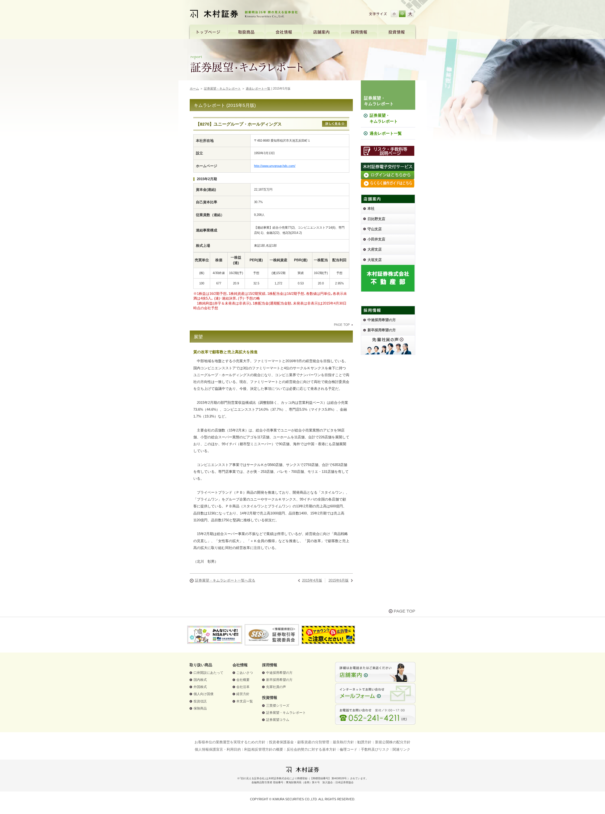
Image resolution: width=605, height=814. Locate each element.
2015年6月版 (338, 580)
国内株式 (200, 680)
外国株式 (200, 687)
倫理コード (348, 749)
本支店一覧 (244, 701)
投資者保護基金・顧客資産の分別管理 (299, 742)
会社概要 (243, 680)
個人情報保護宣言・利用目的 (218, 749)
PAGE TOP (342, 324)
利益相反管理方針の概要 (263, 749)
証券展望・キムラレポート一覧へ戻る (225, 580)
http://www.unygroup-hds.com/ (274, 166)
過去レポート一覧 (258, 88)
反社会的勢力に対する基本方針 (311, 749)
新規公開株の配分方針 (393, 742)
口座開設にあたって (208, 673)
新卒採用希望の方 (279, 680)
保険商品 (200, 708)
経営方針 (243, 694)
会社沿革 (243, 687)
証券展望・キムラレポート (222, 88)
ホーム (194, 88)
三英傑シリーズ (277, 705)
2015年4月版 (312, 580)
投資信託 (200, 701)
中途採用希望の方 (279, 673)
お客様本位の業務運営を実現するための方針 (229, 742)
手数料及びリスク (375, 749)
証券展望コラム (277, 720)
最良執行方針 (343, 742)
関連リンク (401, 749)
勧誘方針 (364, 742)
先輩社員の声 (276, 687)
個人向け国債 (203, 694)
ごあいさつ (244, 673)
